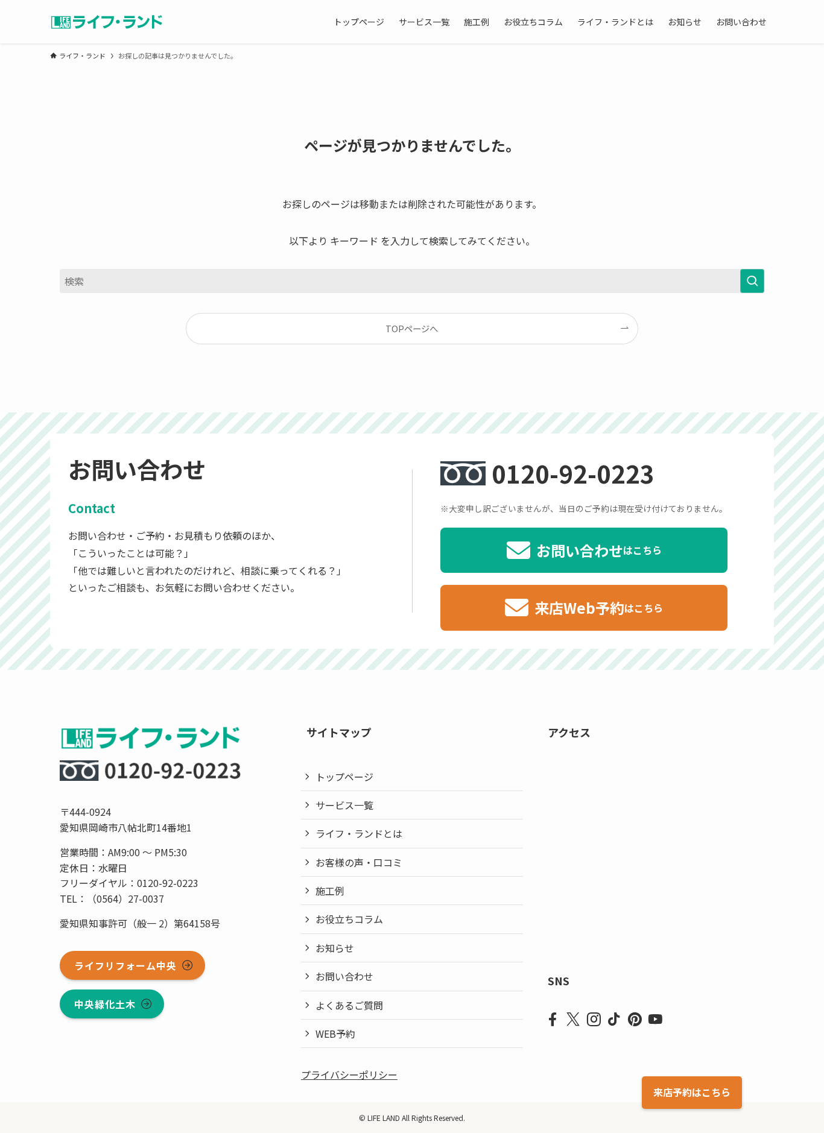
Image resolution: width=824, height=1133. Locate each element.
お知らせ (334, 948)
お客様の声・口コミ (358, 862)
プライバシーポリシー (349, 1074)
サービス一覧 (344, 805)
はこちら (692, 1092)
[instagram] (593, 1019)
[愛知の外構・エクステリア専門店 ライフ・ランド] (106, 22)
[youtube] (655, 1019)
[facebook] (552, 1019)
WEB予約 (335, 1033)
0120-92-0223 (573, 473)
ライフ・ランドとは (358, 833)
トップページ (344, 776)
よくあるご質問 (349, 1005)
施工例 (329, 890)
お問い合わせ (344, 976)
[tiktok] (614, 1019)
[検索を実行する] (752, 281)
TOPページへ (411, 328)
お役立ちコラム (349, 919)
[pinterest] (634, 1019)
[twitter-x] (573, 1019)
